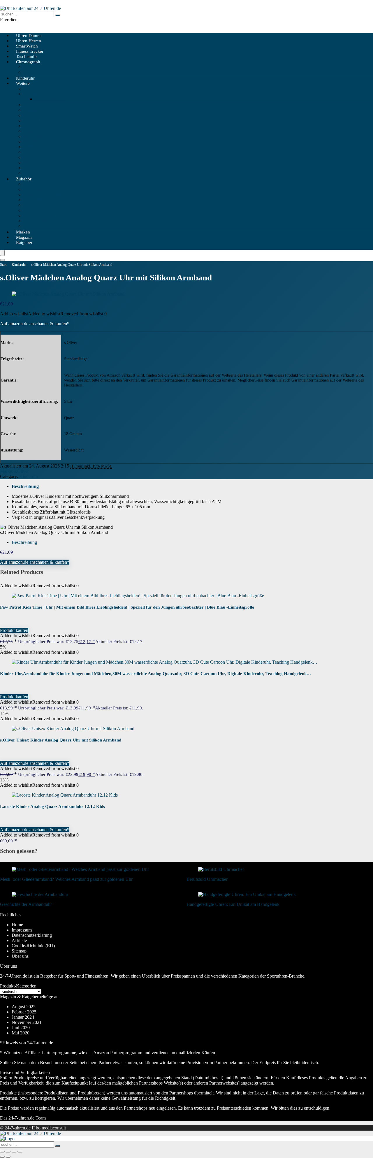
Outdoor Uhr (35, 110)
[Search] (2, 260)
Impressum (22, 929)
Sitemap (19, 950)
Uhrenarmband (37, 189)
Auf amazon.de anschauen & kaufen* (34, 323)
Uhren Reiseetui (38, 215)
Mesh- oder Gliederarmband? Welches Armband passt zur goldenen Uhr (66, 879)
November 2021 (27, 1022)
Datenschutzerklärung (32, 935)
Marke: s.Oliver (14, 471)
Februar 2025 (24, 1011)
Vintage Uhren (36, 120)
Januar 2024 (23, 1017)
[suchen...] (57, 15)
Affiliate (19, 940)
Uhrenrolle (33, 199)
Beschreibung (25, 486)
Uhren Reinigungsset (42, 220)
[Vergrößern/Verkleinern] (2, 1151)
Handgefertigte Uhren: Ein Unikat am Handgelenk (232, 904)
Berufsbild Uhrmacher (207, 879)
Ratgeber (24, 242)
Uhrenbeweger (37, 184)
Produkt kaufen (14, 630)
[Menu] (2, 253)
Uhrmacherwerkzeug (42, 194)
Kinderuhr (19, 265)
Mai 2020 (20, 1032)
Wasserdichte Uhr (39, 167)
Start (3, 265)
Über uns (20, 956)
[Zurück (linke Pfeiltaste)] (2, 1157)
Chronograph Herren (42, 66)
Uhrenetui (32, 205)
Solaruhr (31, 88)
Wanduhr (31, 162)
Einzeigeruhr (35, 141)
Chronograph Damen (42, 72)
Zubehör (23, 179)
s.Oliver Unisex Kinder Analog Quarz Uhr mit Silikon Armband (60, 740)
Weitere (23, 83)
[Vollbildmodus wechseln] (8, 1151)
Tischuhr (31, 157)
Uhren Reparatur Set (42, 226)
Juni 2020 (21, 1027)
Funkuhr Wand (49, 98)
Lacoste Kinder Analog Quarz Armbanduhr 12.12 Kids (52, 806)
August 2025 (24, 1006)
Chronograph (28, 61)
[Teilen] (14, 1151)
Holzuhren (33, 125)
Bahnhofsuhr (35, 136)
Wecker (30, 146)
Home (17, 924)
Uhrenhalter (34, 210)
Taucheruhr (33, 115)
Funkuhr (31, 93)
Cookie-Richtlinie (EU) (33, 945)
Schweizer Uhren (39, 104)
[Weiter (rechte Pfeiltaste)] (8, 1157)
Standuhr (31, 152)
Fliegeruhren (35, 131)
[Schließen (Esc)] (19, 1151)
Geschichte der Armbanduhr (26, 904)
